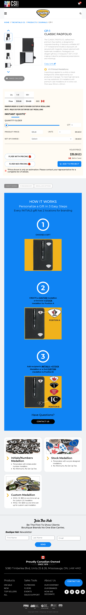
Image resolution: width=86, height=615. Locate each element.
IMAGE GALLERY (16, 78)
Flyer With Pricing (18, 156)
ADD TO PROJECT (70, 164)
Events (28, 591)
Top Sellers (10, 591)
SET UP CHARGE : (12, 139)
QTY (68, 125)
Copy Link (49, 64)
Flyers (27, 588)
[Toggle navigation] (81, 13)
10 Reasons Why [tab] (26, 186)
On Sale (8, 585)
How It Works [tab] (11, 186)
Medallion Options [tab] (43, 186)
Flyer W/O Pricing (18, 164)
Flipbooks (29, 585)
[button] (17, 13)
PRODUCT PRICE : (12, 132)
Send (43, 544)
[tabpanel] (43, 353)
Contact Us (43, 421)
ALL (5, 595)
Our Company (51, 585)
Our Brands (50, 588)
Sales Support (32, 595)
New (6, 588)
